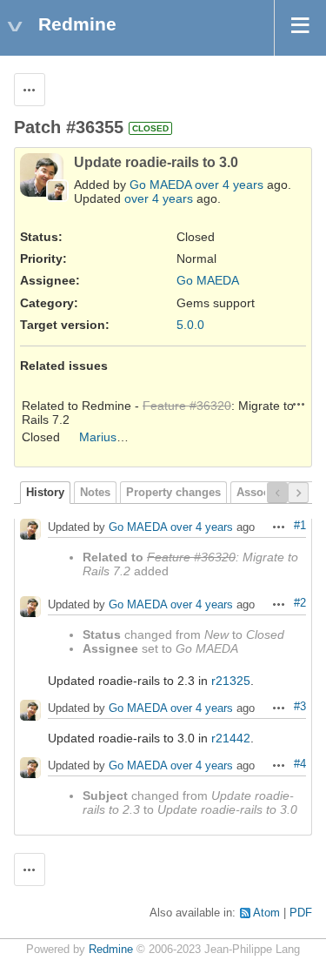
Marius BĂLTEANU (131, 437)
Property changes (173, 493)
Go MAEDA (160, 184)
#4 (300, 764)
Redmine (111, 949)
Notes (95, 493)
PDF (300, 913)
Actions (299, 404)
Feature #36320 (187, 406)
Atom (266, 913)
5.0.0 (190, 325)
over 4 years (229, 184)
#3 (300, 707)
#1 (300, 526)
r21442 (230, 738)
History (45, 493)
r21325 (230, 681)
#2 (300, 603)
